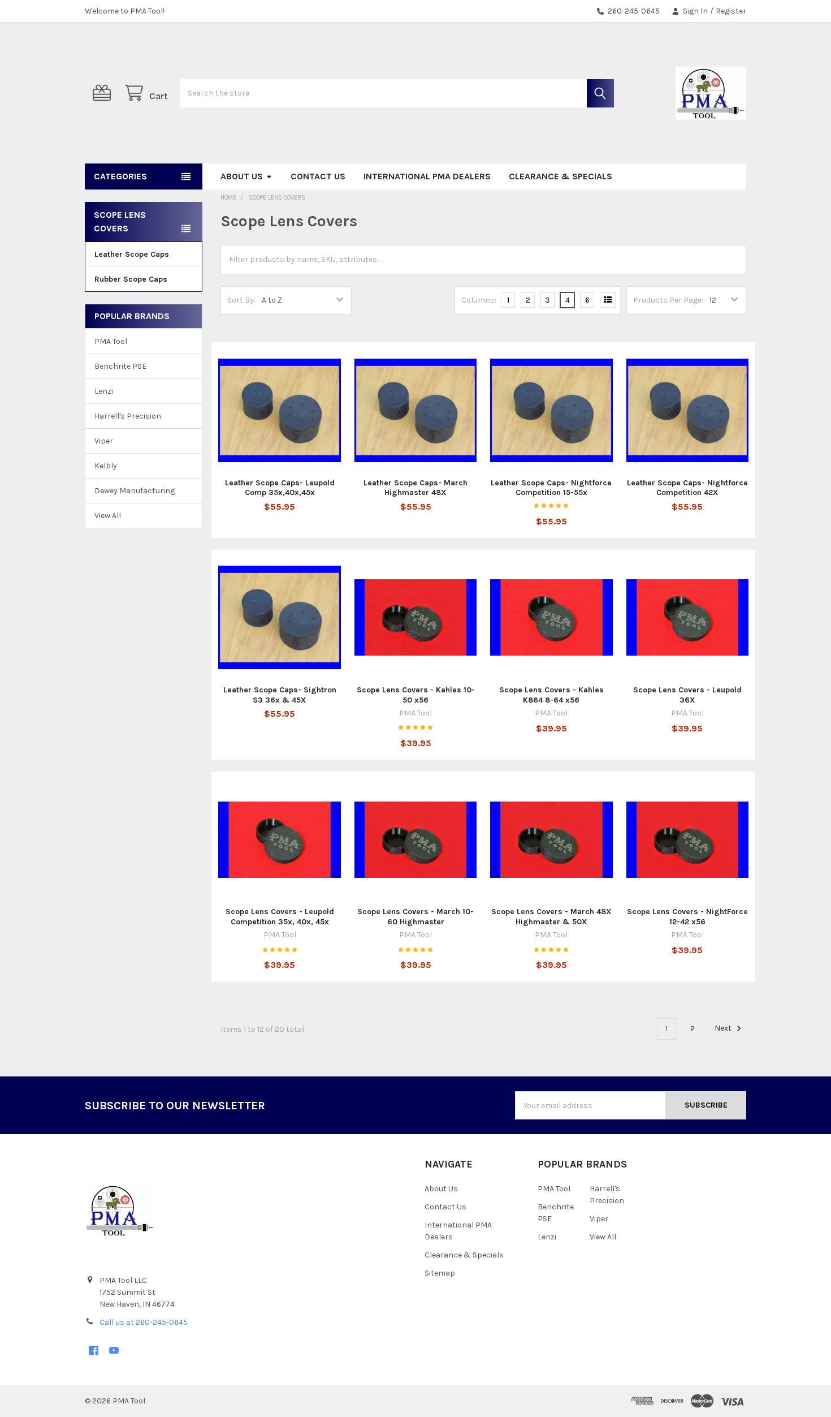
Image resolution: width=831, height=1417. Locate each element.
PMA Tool (110, 341)
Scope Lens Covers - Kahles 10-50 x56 (416, 695)
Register (731, 11)
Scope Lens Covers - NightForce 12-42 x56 (687, 917)
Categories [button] (120, 176)
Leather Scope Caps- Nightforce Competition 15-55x (551, 488)
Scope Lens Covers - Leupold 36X (687, 695)
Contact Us (318, 176)
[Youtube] (114, 1350)
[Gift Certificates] (104, 93)
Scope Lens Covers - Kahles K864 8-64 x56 (551, 695)
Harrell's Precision (127, 416)
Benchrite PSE (120, 366)
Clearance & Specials (560, 176)
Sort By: (241, 300)
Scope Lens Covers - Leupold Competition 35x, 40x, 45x (280, 917)
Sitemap (440, 1273)
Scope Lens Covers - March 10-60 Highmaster (415, 917)
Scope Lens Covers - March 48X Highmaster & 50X (551, 917)
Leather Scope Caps (131, 254)
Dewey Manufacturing (134, 491)
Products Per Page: (668, 300)
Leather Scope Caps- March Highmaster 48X (415, 488)
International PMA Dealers (427, 176)
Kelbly (105, 466)
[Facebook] (93, 1350)
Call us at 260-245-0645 (143, 1322)
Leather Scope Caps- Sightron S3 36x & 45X (279, 695)
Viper (103, 441)
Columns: (478, 300)
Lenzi (103, 391)
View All (107, 515)
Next (724, 1028)
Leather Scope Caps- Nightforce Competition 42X (687, 488)
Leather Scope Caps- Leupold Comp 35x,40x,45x (280, 488)
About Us (241, 176)
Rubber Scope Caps (130, 279)
